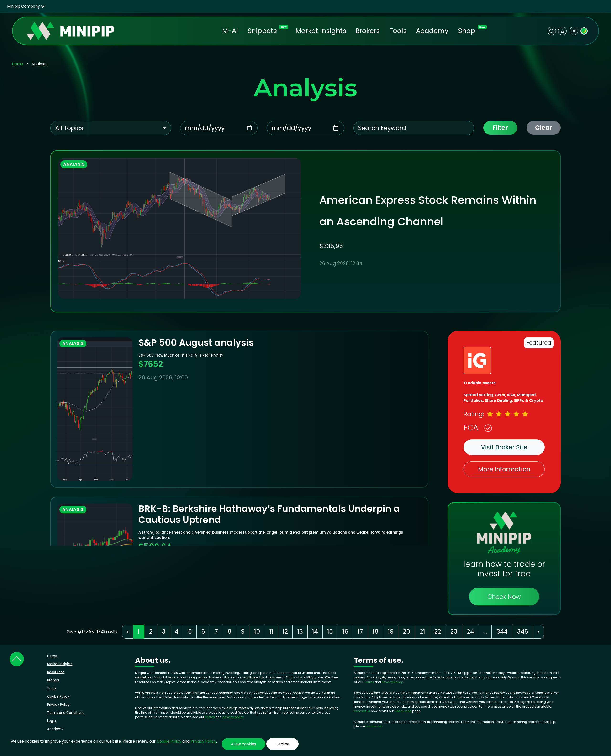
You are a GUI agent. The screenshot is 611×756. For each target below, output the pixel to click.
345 (522, 631)
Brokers (368, 31)
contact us (362, 711)
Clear (543, 127)
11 (271, 631)
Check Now (504, 596)
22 (437, 631)
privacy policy (233, 717)
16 (345, 631)
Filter (500, 127)
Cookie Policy (58, 696)
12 (285, 631)
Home (17, 64)
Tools (398, 31)
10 (257, 631)
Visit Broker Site (504, 447)
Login (51, 720)
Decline (282, 744)
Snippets (262, 31)
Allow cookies (243, 744)
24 (470, 631)
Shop (466, 31)
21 (422, 631)
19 (391, 631)
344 (502, 631)
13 (300, 631)
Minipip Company (24, 6)
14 (315, 631)
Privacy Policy (58, 704)
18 (376, 631)
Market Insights (320, 31)
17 (360, 631)
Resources (55, 672)
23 (453, 631)
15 (330, 631)
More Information (504, 469)
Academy (432, 31)
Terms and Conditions (65, 712)
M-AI (230, 31)
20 (406, 631)
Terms (210, 717)
